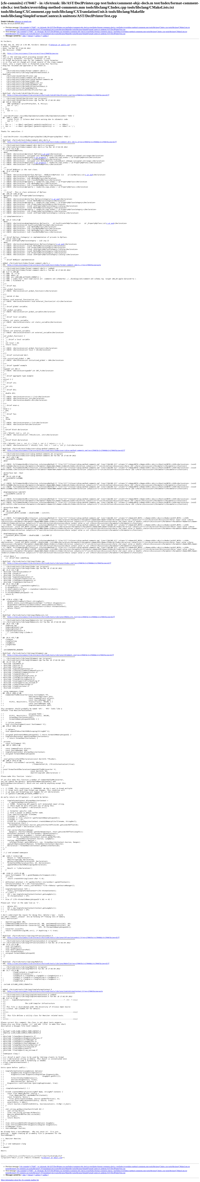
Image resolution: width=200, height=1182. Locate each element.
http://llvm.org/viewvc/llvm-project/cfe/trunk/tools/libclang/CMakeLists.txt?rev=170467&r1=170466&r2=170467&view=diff (61, 617)
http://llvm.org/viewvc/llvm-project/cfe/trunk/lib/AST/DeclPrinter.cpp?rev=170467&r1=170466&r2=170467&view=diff (58, 95)
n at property (40, 157)
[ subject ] (37, 36)
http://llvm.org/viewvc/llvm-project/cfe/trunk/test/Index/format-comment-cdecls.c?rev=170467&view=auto (54, 265)
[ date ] (24, 36)
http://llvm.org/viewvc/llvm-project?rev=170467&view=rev (32, 53)
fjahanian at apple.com (59, 45)
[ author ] (45, 36)
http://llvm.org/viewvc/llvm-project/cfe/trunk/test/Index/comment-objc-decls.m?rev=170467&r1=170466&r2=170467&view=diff (62, 142)
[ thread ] (30, 36)
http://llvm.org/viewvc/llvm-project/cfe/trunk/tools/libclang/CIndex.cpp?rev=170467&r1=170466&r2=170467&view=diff (59, 563)
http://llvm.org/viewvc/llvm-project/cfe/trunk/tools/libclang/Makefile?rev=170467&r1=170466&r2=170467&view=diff (58, 963)
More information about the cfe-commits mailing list (20, 1180)
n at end (45, 154)
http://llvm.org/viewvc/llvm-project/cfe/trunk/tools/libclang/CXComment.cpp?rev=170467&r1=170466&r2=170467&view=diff (60, 655)
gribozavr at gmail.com (23, 21)
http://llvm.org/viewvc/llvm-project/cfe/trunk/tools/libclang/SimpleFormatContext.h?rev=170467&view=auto (55, 991)
